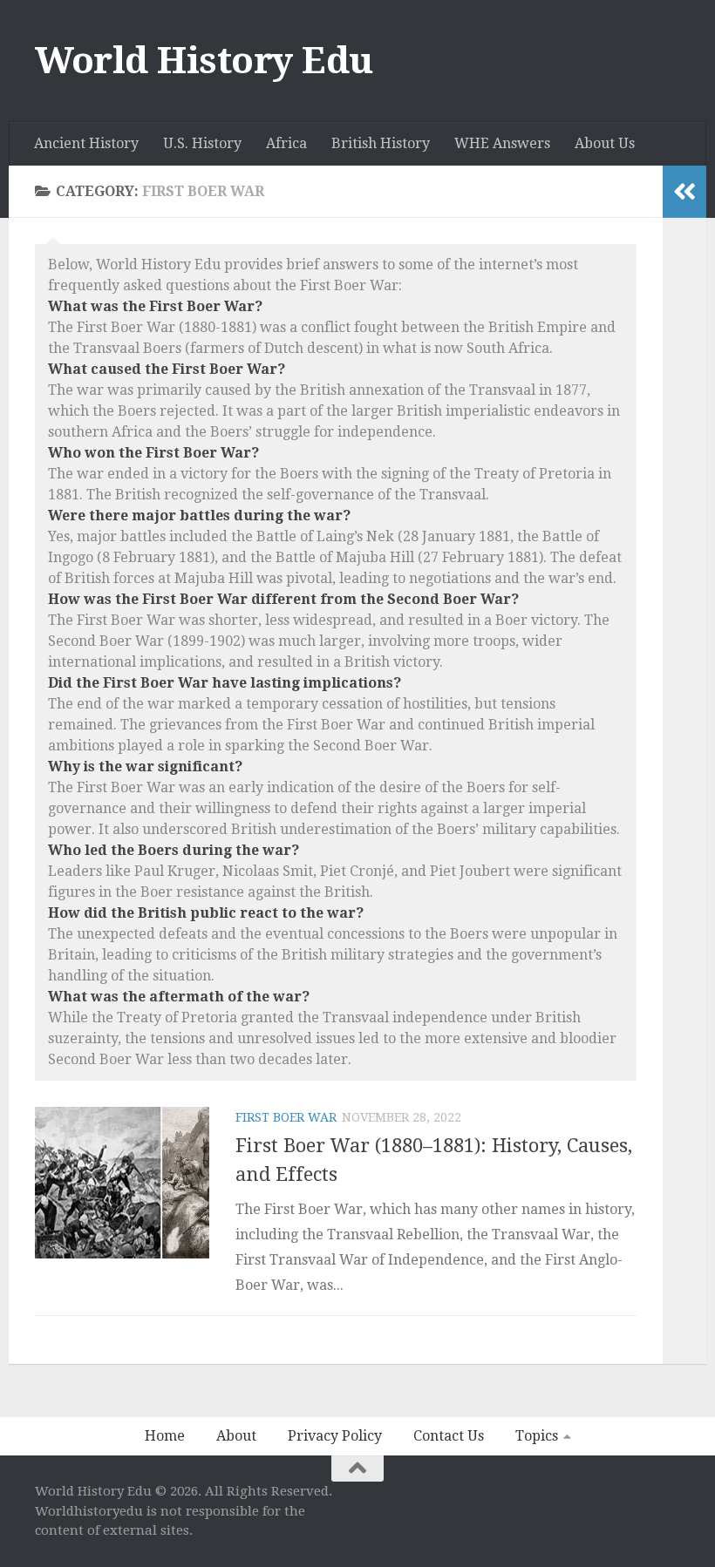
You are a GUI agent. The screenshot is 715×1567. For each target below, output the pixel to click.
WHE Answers (502, 143)
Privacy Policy (335, 1436)
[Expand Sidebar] (684, 192)
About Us (605, 143)
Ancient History (86, 143)
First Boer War (286, 1117)
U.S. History (202, 143)
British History (380, 143)
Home (165, 1436)
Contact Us (448, 1436)
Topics (536, 1436)
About (236, 1436)
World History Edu (204, 60)
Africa (286, 143)
